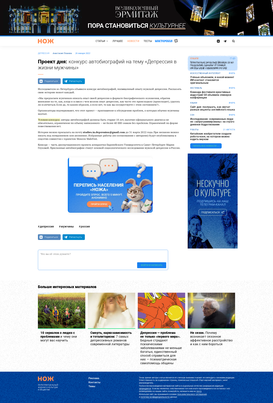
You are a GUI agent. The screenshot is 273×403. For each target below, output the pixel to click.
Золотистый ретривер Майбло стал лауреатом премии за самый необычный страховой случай (211, 65)
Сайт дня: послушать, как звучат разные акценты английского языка (212, 108)
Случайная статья (176, 41)
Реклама (93, 378)
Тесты (148, 41)
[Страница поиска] (233, 41)
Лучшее (117, 41)
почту (199, 391)
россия (85, 226)
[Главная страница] (46, 41)
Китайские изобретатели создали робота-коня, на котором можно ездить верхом (210, 136)
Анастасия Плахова (62, 53)
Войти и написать (151, 265)
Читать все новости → (206, 146)
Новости (133, 41)
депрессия (43, 53)
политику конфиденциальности (155, 397)
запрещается (145, 388)
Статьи (100, 41)
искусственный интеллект (205, 73)
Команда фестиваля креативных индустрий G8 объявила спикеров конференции (210, 95)
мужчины (67, 226)
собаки (194, 58)
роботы (194, 130)
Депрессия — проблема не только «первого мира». (161, 348)
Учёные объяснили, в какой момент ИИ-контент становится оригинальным (212, 80)
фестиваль (196, 88)
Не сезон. (211, 338)
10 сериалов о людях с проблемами (58, 336)
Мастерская (163, 41)
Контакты (94, 382)
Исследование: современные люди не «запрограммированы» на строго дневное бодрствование (212, 122)
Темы (91, 386)
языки (193, 103)
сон (192, 115)
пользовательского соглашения (192, 394)
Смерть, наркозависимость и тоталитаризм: (111, 338)
